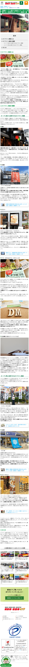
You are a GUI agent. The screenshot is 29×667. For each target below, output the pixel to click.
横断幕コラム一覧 (4, 7)
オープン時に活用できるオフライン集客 (13, 45)
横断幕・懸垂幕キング (5, 6)
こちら (23, 646)
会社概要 (4, 616)
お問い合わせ (18, 619)
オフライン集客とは (8, 39)
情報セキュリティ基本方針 (21, 617)
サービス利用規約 (19, 616)
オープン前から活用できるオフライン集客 (13, 43)
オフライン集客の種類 (9, 41)
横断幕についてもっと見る (13, 598)
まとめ (4, 47)
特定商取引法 (5, 617)
